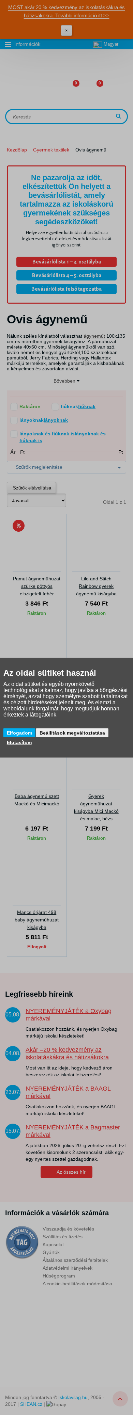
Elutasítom (19, 742)
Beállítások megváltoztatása (72, 732)
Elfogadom (19, 732)
